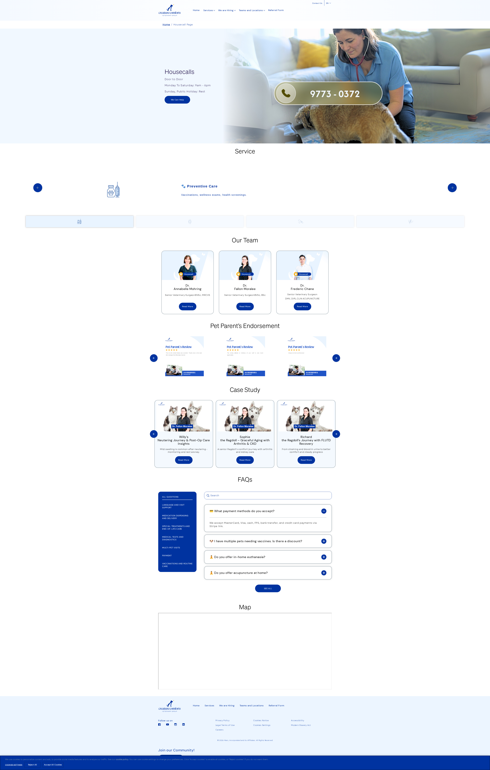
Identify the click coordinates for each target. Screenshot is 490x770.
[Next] (336, 358)
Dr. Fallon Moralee (245, 287)
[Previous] (37, 187)
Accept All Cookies (53, 764)
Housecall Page (183, 24)
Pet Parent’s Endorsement (245, 325)
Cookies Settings (262, 725)
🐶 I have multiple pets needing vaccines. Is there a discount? (256, 541)
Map (245, 606)
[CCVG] (171, 706)
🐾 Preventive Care (199, 186)
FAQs (245, 479)
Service (245, 151)
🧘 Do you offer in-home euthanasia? (237, 557)
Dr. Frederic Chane (302, 287)
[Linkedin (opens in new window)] (183, 725)
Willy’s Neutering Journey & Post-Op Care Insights (184, 440)
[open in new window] (187, 265)
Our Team (245, 240)
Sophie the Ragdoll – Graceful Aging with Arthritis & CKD (245, 440)
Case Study (245, 389)
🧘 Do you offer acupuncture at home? (239, 573)
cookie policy (122, 759)
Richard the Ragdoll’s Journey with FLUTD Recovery (306, 440)
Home (166, 24)
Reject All (32, 764)
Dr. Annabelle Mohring (187, 287)
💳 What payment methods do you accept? (242, 511)
